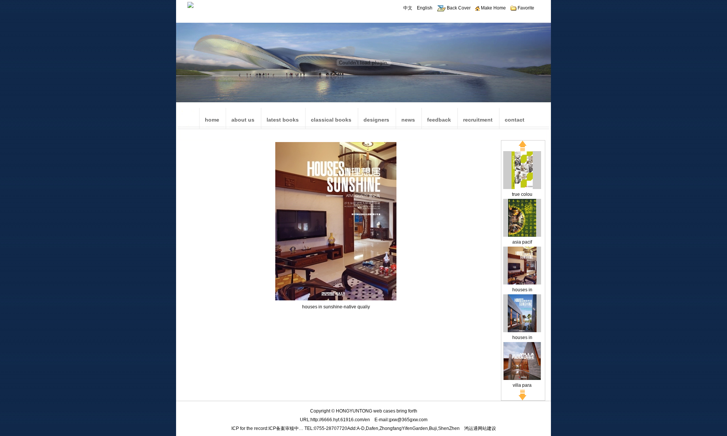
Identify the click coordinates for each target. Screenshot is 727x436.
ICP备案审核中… (285, 428)
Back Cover (458, 8)
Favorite (525, 8)
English (424, 8)
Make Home (493, 8)
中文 (407, 8)
